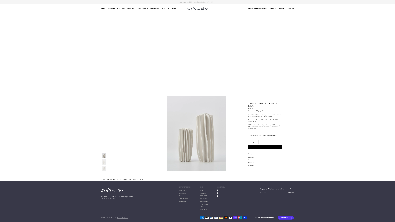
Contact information (184, 196)
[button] (257, 8)
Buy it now (265, 146)
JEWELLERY (203, 196)
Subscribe (291, 192)
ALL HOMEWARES (112, 179)
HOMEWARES (204, 204)
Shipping (258, 111)
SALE (201, 207)
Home (103, 179)
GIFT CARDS (203, 209)
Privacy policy (182, 190)
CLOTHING (203, 193)
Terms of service (183, 198)
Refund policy (182, 193)
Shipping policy (183, 201)
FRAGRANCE (203, 198)
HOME (201, 190)
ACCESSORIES (204, 201)
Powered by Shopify (122, 218)
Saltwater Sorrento (111, 218)
